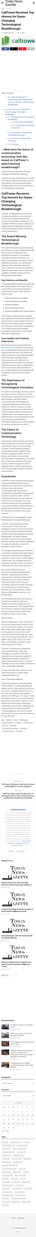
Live (26, 1172)
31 (13, 1128)
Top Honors (19, 731)
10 (13, 1115)
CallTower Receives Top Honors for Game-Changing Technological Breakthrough (17, 112)
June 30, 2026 (6, 969)
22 (4, 1123)
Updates (15, 1202)
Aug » (8, 1131)
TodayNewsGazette (8, 33)
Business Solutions (7, 723)
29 (4, 1128)
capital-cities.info (20, 843)
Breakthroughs (24, 720)
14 (32, 1115)
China (26, 1142)
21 (32, 1119)
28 (32, 1123)
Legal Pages (20, 1218)
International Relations (10, 1165)
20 (27, 1119)
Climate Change (8, 1145)
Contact (13, 1218)
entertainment (18, 1155)
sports (28, 1188)
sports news (7, 1192)
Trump (5, 1202)
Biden (5, 1142)
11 (18, 1115)
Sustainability (7, 1195)
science (6, 1188)
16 (8, 1119)
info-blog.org (11, 843)
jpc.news (20, 845)
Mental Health (20, 1175)
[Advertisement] (18, 70)
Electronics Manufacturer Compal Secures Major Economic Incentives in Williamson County (16, 964)
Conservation (22, 1145)
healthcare (6, 1162)
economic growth (19, 1148)
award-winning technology (10, 347)
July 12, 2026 (6, 887)
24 (13, 1123)
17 (13, 1119)
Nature (5, 1178)
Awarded (8, 720)
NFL (22, 1178)
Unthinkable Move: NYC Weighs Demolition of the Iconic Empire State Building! (22, 1065)
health (27, 1158)
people (15, 1182)
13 (27, 1115)
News (14, 1178)
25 (18, 1123)
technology (24, 728)
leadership (6, 1172)
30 (8, 1128)
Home (3, 8)
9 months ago (16, 1029)
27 (27, 1123)
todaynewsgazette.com (20, 1228)
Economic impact (8, 1152)
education (6, 1155)
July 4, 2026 (6, 914)
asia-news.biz (26, 841)
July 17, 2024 (20, 33)
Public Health (7, 1185)
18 (18, 1119)
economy (21, 1152)
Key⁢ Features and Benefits (22, 122)
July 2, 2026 (6, 940)
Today (5, 1198)
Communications (28, 723)
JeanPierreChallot (9, 1168)
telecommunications (8, 731)
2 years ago (15, 1059)
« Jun (3, 1131)
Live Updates (7, 1175)
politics (25, 1182)
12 (22, 1115)
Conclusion (13, 144)
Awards (15, 720)
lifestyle (17, 1172)
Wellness (26, 1202)
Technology (9, 8)
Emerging (5, 725)
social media (17, 1188)
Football (6, 1158)
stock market (19, 1192)
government (16, 1158)
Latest (22, 1168)
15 (4, 1119)
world (5, 1205)
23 (8, 1123)
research (19, 1185)
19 (22, 1119)
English (6, 975)
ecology (6, 1148)
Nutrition (6, 1182)
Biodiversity (16, 1142)
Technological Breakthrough (10, 728)
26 (22, 1123)
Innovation (13, 725)
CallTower (18, 723)
